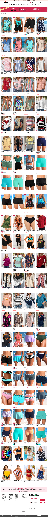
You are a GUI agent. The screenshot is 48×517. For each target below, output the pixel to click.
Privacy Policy (23, 496)
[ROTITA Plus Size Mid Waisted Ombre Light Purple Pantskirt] (29, 339)
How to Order (10, 497)
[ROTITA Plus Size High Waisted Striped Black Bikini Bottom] (29, 358)
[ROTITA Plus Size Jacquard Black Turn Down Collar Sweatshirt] (18, 280)
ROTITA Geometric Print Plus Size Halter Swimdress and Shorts (41, 480)
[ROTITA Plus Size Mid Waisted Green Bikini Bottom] (41, 339)
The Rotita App (16, 500)
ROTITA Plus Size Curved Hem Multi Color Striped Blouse (29, 92)
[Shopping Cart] (46, 2)
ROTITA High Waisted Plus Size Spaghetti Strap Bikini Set (18, 462)
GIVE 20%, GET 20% (4, 502)
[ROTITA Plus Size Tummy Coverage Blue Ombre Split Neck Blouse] (6, 44)
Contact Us (10, 500)
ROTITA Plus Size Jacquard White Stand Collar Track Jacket (41, 112)
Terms (36, 505)
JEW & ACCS (35, 4)
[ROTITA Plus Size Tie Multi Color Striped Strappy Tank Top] (6, 103)
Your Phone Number (34, 502)
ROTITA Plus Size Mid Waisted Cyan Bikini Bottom (6, 386)
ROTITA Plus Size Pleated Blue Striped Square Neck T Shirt (18, 72)
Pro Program (16, 497)
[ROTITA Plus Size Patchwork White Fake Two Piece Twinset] (41, 64)
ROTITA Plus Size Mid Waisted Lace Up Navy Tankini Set (41, 32)
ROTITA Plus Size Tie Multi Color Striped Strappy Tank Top (6, 112)
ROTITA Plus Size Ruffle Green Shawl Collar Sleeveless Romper (18, 171)
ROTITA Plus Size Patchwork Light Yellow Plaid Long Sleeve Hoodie (6, 151)
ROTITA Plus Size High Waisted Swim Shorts (28, 32)
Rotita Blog (16, 501)
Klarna (9, 496)
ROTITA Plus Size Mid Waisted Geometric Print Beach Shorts (6, 171)
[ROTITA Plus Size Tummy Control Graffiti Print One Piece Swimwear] (18, 103)
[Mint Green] (13, 192)
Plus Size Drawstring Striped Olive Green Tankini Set (6, 230)
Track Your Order (3, 499)
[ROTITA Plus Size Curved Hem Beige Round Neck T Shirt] (41, 44)
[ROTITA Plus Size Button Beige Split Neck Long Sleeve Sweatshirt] (29, 280)
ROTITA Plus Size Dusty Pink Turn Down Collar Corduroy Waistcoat (41, 288)
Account (38, 2)
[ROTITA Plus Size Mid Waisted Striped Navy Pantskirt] (6, 434)
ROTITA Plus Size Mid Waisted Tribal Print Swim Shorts (29, 386)
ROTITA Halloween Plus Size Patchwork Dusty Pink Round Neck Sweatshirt (6, 308)
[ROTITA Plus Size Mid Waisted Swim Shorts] (29, 397)
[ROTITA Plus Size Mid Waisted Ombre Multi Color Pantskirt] (18, 358)
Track (41, 2)
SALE (38, 4)
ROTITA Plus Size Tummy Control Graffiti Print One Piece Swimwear (18, 112)
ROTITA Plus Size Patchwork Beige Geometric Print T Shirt (18, 131)
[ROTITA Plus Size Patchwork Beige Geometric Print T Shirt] (18, 123)
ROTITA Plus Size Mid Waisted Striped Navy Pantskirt (6, 442)
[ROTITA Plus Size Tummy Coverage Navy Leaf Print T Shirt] (29, 260)
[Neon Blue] (2, 192)
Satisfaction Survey (17, 499)
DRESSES (14, 4)
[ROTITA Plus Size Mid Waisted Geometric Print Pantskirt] (18, 378)
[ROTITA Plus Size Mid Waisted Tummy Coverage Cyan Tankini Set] (6, 24)
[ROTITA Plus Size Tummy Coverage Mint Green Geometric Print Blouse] (18, 260)
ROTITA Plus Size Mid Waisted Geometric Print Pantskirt (18, 386)
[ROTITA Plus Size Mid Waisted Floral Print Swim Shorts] (6, 416)
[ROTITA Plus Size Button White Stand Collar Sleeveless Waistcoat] (6, 280)
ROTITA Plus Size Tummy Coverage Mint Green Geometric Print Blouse (17, 269)
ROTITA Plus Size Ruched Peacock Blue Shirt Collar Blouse (41, 308)
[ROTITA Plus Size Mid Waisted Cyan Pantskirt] (18, 416)
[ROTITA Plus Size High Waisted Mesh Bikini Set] (18, 339)
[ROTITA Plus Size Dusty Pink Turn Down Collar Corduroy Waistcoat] (41, 280)
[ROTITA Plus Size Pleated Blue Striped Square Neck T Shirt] (18, 64)
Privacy (38, 505)
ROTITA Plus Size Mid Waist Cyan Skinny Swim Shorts (41, 442)
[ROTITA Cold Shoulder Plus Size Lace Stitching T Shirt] (6, 260)
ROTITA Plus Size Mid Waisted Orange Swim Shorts (29, 442)
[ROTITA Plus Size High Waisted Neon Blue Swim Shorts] (6, 182)
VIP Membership (10, 499)
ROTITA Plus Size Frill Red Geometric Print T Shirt (6, 92)
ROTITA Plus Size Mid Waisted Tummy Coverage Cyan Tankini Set (6, 32)
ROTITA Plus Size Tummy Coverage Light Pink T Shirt (18, 92)
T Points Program (10, 498)
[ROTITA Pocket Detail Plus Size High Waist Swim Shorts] (6, 241)
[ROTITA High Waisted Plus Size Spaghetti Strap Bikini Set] (18, 453)
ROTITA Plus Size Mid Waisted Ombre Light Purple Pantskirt (29, 347)
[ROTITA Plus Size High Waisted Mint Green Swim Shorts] (18, 182)
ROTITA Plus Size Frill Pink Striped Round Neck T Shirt (6, 72)
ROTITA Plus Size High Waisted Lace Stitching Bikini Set (29, 480)
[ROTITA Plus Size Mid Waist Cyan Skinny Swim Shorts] (41, 434)
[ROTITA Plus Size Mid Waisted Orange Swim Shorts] (29, 434)
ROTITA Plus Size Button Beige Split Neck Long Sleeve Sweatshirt (29, 288)
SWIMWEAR (17, 4)
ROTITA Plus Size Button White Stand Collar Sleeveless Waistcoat (6, 288)
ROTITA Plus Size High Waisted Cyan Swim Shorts (17, 442)
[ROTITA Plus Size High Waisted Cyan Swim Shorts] (18, 434)
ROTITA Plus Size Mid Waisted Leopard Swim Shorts (41, 386)
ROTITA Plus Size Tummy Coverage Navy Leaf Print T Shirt (29, 269)
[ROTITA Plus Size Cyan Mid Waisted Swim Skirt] (41, 416)
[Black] (25, 34)
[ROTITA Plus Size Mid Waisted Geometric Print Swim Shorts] (18, 397)
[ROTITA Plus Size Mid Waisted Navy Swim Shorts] (29, 416)
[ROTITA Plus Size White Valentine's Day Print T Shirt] (6, 123)
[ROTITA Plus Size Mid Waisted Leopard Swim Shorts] (41, 378)
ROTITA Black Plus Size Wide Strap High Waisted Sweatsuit (17, 249)
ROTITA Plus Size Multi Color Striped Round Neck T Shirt (29, 131)
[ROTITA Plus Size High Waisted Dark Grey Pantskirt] (41, 397)
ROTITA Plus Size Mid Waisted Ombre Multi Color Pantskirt (17, 367)
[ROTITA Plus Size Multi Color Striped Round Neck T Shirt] (29, 123)
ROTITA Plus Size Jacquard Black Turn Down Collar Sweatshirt (18, 288)
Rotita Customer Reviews (4, 501)
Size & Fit (3, 498)
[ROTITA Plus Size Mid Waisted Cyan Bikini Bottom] (6, 378)
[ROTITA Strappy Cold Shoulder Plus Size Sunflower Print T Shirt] (41, 241)
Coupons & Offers (3, 500)
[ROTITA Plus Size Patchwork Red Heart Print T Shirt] (41, 260)
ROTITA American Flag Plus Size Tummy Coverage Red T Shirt (29, 72)
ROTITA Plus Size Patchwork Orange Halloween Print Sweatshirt (6, 347)
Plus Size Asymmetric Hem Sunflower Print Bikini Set (6, 480)
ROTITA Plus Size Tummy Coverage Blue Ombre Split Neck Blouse (6, 53)
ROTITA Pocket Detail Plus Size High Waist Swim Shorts (6, 249)
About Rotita (16, 495)
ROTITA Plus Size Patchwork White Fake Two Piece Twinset (40, 72)
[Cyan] (26, 34)
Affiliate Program (16, 496)
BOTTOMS (28, 4)
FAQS (2, 495)
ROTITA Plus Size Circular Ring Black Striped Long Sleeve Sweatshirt (17, 308)
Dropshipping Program (17, 498)
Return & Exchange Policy (4, 496)
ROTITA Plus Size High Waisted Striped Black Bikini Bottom (29, 367)
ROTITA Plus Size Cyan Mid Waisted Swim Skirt (40, 424)
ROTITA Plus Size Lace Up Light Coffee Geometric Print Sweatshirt (18, 328)
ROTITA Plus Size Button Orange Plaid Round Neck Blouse (18, 151)
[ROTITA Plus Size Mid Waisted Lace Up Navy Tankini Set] (41, 24)
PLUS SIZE (21, 4)
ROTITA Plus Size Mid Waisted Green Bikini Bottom (41, 347)
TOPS (11, 4)
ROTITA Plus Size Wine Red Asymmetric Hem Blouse (41, 230)
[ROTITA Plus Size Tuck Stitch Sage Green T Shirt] (29, 103)
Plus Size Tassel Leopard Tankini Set (16, 230)
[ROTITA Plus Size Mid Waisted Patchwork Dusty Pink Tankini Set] (18, 44)
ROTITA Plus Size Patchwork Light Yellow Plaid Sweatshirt (28, 151)
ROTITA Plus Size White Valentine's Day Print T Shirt (6, 131)
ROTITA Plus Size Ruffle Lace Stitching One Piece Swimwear (29, 462)
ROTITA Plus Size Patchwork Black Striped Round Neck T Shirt (41, 131)
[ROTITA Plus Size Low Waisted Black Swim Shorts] (29, 182)
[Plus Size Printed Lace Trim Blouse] (41, 453)
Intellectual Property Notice (24, 497)
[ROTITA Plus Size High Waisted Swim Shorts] (29, 24)
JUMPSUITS (24, 4)
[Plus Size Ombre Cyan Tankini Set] (18, 24)
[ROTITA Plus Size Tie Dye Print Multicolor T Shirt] (6, 453)
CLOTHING (32, 4)
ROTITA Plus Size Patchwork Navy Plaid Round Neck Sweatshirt (41, 328)
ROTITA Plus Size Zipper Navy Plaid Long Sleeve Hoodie (29, 308)
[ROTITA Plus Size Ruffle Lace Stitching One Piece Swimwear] (29, 453)
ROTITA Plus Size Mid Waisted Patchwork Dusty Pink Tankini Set (18, 53)
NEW (9, 4)
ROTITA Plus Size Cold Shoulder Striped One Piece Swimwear (17, 480)
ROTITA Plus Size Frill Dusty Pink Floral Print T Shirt (41, 92)
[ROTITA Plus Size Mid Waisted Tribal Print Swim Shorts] (6, 358)
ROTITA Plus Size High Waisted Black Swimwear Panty (29, 230)
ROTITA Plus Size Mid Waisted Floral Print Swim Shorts (6, 424)
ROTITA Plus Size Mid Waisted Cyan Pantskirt (17, 424)
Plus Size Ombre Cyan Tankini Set (16, 32)
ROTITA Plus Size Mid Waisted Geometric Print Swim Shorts (18, 406)
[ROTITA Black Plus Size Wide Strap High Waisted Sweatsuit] (18, 241)
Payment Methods (11, 495)
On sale (44, 14)
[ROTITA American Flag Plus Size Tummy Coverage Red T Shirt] (29, 64)
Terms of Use (23, 495)
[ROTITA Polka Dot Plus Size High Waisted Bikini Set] (29, 241)
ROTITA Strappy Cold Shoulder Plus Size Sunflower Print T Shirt (41, 249)
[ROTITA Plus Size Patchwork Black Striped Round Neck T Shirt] (41, 123)
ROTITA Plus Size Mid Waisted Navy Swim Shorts (40, 151)
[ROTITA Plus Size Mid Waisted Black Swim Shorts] (41, 182)
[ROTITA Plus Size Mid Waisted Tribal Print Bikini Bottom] (6, 397)
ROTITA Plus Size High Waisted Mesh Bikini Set (17, 347)
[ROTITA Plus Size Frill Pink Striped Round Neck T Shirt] (6, 64)
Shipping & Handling (4, 497)
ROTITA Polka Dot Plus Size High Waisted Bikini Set (29, 249)
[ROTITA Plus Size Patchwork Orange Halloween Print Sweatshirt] (6, 339)
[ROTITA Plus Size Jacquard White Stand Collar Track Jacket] (41, 103)
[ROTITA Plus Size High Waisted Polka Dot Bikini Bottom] (41, 358)
